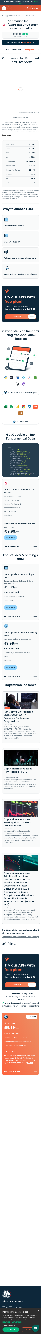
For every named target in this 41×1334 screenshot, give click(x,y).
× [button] (38, 1310)
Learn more (10, 537)
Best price (29, 49)
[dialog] (20, 1321)
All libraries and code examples (22, 392)
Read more (28, 1320)
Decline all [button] (29, 1330)
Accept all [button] (11, 1330)
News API (16, 49)
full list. (30, 1063)
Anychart (36, 113)
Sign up (35, 8)
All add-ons (22, 421)
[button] (20, 1322)
